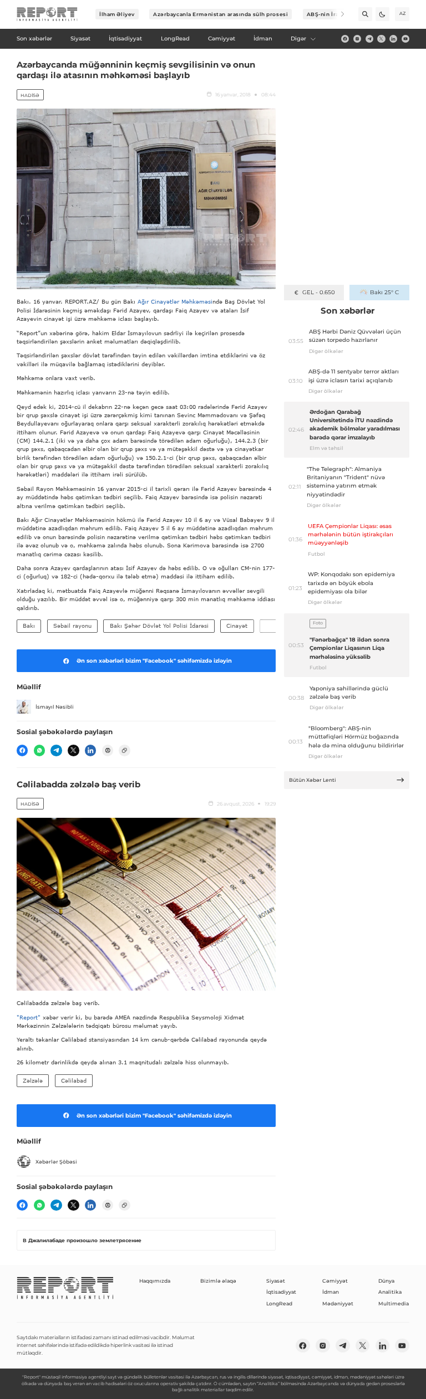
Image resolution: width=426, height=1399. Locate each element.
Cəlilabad (74, 1080)
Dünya (386, 1281)
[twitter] (381, 39)
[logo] (47, 14)
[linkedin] (393, 39)
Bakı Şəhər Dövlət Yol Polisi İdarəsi (159, 625)
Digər (298, 38)
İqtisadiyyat (281, 1292)
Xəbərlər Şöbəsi (56, 1162)
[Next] (337, 14)
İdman (330, 1292)
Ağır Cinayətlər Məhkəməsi (175, 301)
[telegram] (369, 39)
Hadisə (30, 95)
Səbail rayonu (72, 625)
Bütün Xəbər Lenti (312, 780)
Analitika (390, 1292)
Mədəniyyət (337, 1303)
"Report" (28, 1017)
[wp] (39, 750)
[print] (107, 750)
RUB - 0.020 (319, 292)
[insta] (357, 39)
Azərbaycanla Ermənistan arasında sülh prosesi (220, 14)
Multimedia (393, 1303)
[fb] (345, 39)
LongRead (279, 1303)
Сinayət (236, 625)
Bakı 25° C (384, 292)
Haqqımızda (154, 1281)
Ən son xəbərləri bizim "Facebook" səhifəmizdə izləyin (154, 660)
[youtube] (405, 39)
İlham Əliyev (117, 14)
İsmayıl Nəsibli (55, 707)
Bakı (29, 625)
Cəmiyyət (335, 1281)
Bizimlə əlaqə (218, 1281)
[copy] (124, 750)
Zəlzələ (33, 1080)
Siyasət (275, 1281)
